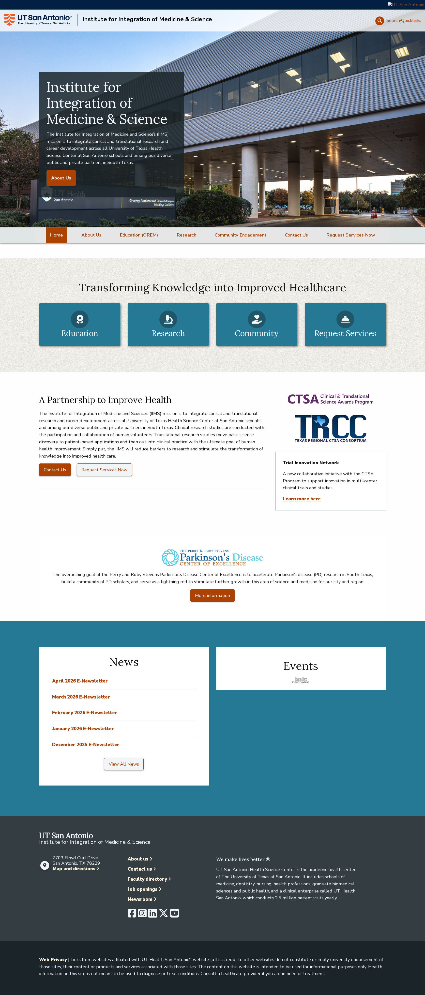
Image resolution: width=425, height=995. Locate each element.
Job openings (142, 889)
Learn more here (302, 499)
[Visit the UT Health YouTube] (174, 915)
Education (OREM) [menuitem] (139, 235)
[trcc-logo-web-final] (330, 428)
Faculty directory (147, 879)
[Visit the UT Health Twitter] (163, 915)
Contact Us (55, 470)
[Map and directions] (44, 865)
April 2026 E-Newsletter (80, 681)
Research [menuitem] (186, 235)
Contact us (140, 869)
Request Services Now (104, 470)
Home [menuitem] (56, 235)
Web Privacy (53, 960)
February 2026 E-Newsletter (84, 713)
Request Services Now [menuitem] (350, 235)
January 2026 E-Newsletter (83, 729)
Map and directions (74, 869)
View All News (124, 764)
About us (138, 859)
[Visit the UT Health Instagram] (142, 915)
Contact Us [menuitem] (296, 235)
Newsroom (140, 899)
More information (212, 595)
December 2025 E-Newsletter (85, 745)
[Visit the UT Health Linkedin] (152, 915)
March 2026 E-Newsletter (81, 697)
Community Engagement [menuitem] (240, 235)
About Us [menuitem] (91, 235)
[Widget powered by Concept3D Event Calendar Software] (301, 680)
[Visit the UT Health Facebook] (132, 915)
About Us (61, 178)
